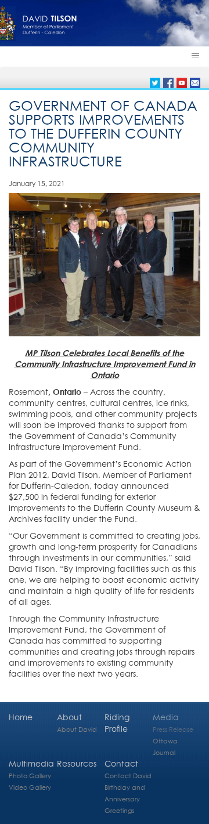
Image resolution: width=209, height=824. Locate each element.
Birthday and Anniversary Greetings (125, 798)
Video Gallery (30, 787)
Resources (76, 763)
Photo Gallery (30, 775)
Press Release (173, 729)
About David (77, 729)
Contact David (128, 775)
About (69, 717)
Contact (121, 763)
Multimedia (31, 763)
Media (166, 717)
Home (21, 717)
